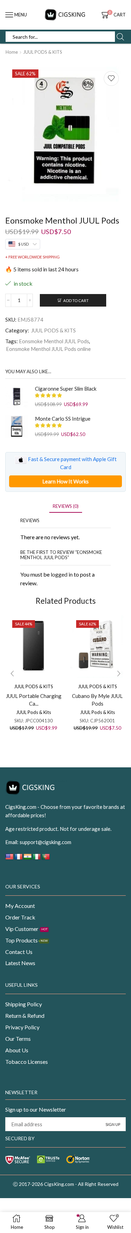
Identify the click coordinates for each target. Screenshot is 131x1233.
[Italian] (36, 859)
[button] (12, 674)
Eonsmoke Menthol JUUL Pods (54, 341)
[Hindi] (27, 859)
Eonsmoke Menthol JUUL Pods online (48, 349)
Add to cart (76, 300)
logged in (62, 574)
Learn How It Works (65, 481)
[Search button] (120, 36)
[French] (18, 859)
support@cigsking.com (45, 842)
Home (12, 52)
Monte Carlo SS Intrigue (62, 418)
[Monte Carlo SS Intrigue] (16, 426)
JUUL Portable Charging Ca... (33, 700)
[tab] (65, 506)
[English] (9, 859)
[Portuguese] (46, 859)
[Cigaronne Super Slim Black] (16, 396)
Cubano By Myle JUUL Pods (97, 700)
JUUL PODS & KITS (42, 52)
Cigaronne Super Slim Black (65, 388)
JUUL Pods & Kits (33, 712)
